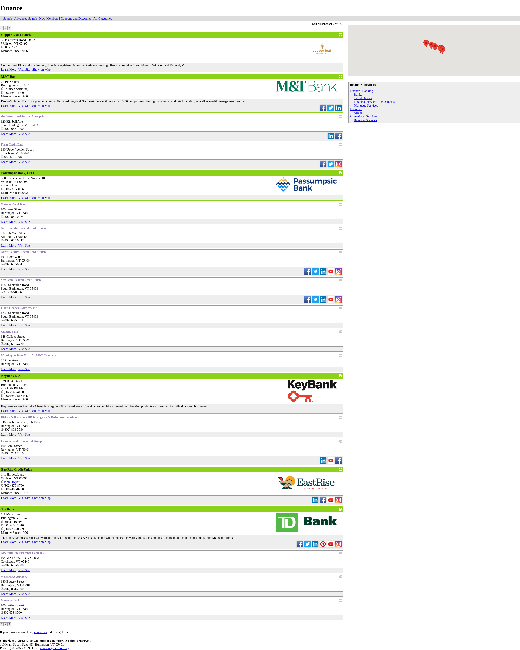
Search (7, 18)
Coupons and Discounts (76, 18)
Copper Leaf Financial (16, 35)
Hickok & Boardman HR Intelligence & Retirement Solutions (39, 417)
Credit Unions (363, 98)
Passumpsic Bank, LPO (17, 173)
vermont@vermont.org (54, 648)
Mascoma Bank (10, 600)
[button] (442, 50)
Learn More (8, 69)
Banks (358, 94)
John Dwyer (12, 482)
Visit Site (24, 69)
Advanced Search (25, 18)
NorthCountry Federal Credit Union (23, 228)
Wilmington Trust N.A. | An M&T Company (28, 355)
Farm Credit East (12, 144)
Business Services (365, 120)
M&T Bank (9, 76)
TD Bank (7, 509)
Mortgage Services (366, 105)
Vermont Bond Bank (13, 204)
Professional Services (363, 116)
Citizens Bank (9, 331)
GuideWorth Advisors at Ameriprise (23, 116)
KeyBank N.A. (11, 376)
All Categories (102, 18)
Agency (359, 112)
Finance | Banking (361, 91)
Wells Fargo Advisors (14, 576)
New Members (48, 18)
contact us (40, 632)
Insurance (356, 109)
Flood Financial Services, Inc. (19, 307)
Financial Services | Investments (374, 101)
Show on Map (41, 69)
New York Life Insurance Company (22, 552)
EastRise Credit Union (16, 469)
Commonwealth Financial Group (21, 441)
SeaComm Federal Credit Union (21, 279)
